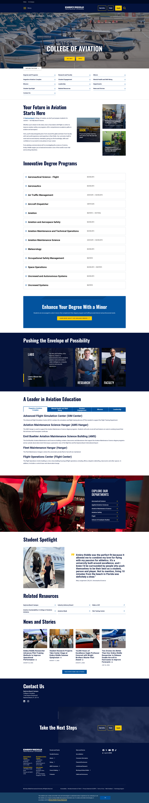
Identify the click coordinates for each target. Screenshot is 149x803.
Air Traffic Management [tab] (65, 195)
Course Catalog (54, 770)
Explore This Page (31, 68)
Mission (25, 84)
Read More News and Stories (74, 672)
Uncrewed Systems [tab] (60, 285)
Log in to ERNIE (108, 753)
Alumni (51, 758)
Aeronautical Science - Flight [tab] (61, 177)
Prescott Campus (27, 767)
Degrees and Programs (30, 75)
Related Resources (64, 88)
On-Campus (31, 2)
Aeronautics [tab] (61, 186)
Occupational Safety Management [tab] (60, 258)
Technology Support (119, 788)
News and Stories (99, 88)
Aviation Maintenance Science (101, 508)
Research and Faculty (65, 75)
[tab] (35, 409)
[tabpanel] (74, 441)
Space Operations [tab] (65, 267)
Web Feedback (109, 788)
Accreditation (79, 754)
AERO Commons (54, 766)
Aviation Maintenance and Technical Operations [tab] (61, 231)
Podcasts (52, 774)
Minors (95, 75)
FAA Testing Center (98, 611)
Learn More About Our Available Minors (74, 318)
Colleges (50, 16)
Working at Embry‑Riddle (82, 770)
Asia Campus (39, 767)
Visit (110, 8)
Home (25, 16)
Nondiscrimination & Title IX (74, 788)
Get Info (102, 8)
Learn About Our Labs (35, 378)
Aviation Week (62, 611)
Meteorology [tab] (61, 249)
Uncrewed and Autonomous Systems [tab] (61, 276)
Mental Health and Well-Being (102, 79)
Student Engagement (65, 79)
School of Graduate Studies (101, 520)
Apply (80, 58)
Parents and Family (55, 750)
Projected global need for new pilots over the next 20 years (88, 133)
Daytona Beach (29, 118)
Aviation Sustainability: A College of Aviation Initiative (37, 611)
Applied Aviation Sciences (100, 505)
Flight (93, 516)
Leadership (61, 84)
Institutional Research (81, 766)
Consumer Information (82, 758)
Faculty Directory (54, 754)
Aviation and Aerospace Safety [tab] (61, 222)
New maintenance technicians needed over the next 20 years (113, 146)
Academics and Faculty (37, 16)
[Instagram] (28, 701)
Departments (97, 84)
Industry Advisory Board (65, 605)
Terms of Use (100, 788)
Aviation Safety (97, 512)
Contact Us (26, 93)
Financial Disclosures (81, 762)
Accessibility (63, 788)
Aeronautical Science (99, 501)
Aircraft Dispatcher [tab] (61, 204)
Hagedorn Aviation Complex (32, 79)
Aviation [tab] (64, 213)
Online (24, 2)
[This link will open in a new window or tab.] (103, 750)
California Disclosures (82, 774)
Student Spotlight (29, 88)
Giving (51, 762)
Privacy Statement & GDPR (89, 788)
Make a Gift (96, 605)
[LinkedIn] (24, 701)
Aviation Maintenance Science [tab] (65, 240)
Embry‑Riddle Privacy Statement (58, 800)
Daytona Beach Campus (30, 605)
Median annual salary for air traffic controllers (114, 119)
